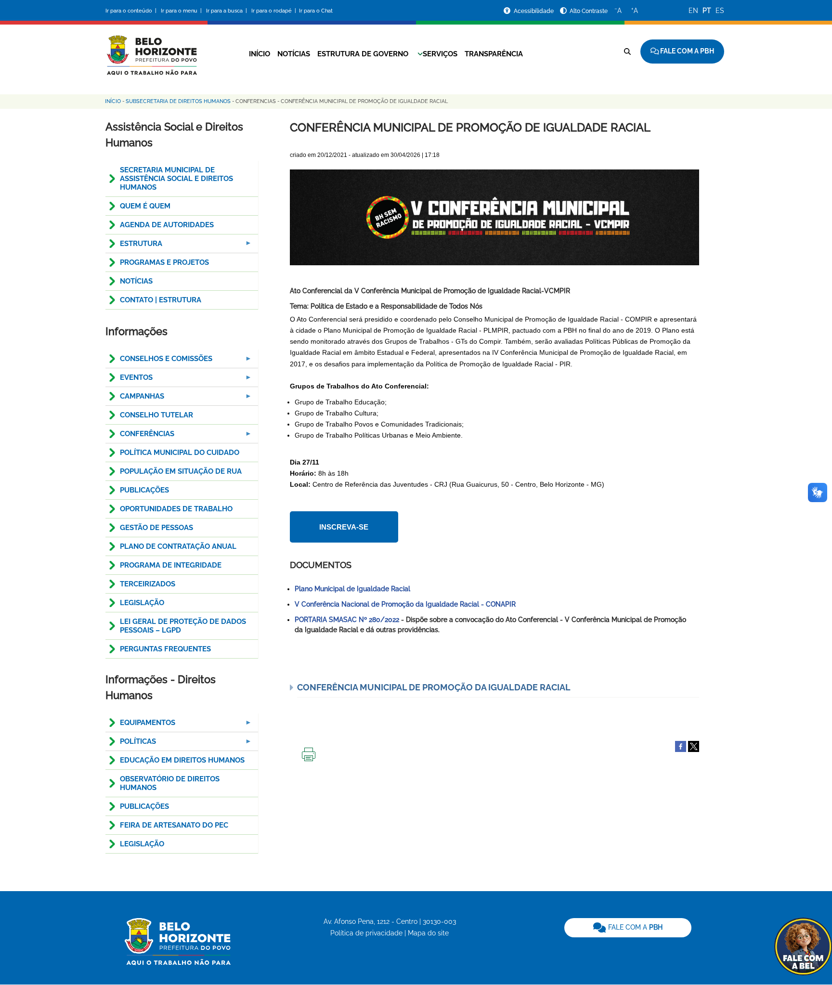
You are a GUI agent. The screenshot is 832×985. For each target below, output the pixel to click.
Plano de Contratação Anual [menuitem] (178, 546)
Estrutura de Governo (362, 54)
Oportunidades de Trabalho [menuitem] (176, 509)
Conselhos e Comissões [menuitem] (158, 361)
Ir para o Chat (316, 11)
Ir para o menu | (182, 11)
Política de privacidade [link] (366, 933)
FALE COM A (634, 927)
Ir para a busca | (227, 11)
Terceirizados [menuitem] (147, 584)
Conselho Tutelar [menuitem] (156, 415)
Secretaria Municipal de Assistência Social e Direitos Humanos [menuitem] (176, 179)
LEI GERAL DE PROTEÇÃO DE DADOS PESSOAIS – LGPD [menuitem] (183, 626)
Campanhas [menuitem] (134, 399)
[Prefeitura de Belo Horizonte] (151, 49)
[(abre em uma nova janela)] (693, 746)
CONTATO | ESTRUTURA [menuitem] (160, 300)
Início (259, 54)
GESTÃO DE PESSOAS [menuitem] (156, 527)
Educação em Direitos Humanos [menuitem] (182, 760)
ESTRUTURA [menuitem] (133, 246)
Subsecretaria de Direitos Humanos (178, 101)
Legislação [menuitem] (142, 602)
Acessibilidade (534, 11)
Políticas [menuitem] (130, 744)
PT (706, 10)
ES (719, 10)
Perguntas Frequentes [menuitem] (165, 649)
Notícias (293, 54)
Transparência (494, 54)
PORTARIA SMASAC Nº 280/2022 (347, 619)
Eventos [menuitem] (129, 380)
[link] (627, 927)
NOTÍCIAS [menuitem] (136, 281)
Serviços (440, 54)
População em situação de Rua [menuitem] (181, 471)
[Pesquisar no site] (627, 51)
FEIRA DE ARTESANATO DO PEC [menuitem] (174, 825)
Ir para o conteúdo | (132, 11)
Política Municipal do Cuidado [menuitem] (179, 452)
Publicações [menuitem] (144, 490)
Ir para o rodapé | (274, 11)
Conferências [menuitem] (139, 436)
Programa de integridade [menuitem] (170, 565)
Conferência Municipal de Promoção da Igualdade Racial (434, 687)
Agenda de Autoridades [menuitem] (167, 224)
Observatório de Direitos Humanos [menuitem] (170, 783)
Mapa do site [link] (428, 933)
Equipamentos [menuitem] (140, 725)
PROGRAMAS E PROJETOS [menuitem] (164, 262)
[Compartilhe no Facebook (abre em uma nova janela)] (680, 746)
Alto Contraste (589, 11)
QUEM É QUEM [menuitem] (145, 206)
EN (693, 10)
